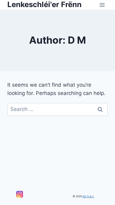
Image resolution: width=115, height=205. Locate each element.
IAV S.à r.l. (88, 196)
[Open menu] (102, 5)
